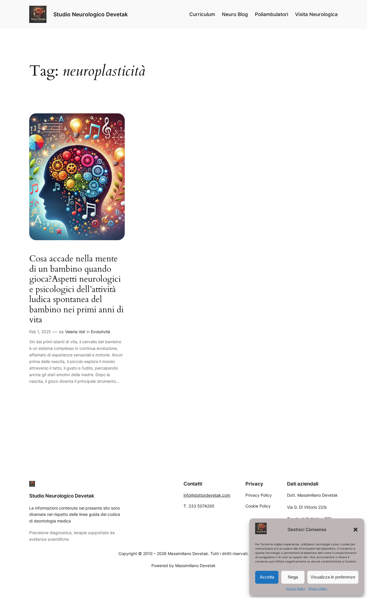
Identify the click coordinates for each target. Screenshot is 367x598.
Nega (293, 577)
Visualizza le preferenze (333, 577)
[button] (355, 529)
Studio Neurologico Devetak (90, 14)
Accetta (267, 577)
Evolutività (100, 331)
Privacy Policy (295, 588)
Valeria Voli (75, 331)
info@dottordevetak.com (207, 495)
